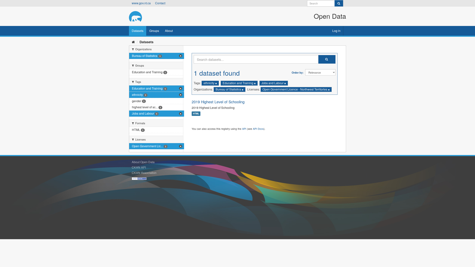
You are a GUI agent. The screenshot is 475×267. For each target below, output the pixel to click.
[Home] (133, 41)
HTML (196, 113)
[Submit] (339, 3)
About (169, 31)
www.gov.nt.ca (141, 3)
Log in (336, 31)
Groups (154, 31)
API (244, 129)
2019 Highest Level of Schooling (218, 101)
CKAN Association (144, 173)
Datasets (137, 31)
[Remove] (216, 83)
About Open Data (143, 162)
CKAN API (139, 167)
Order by (297, 72)
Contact (160, 3)
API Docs (258, 129)
